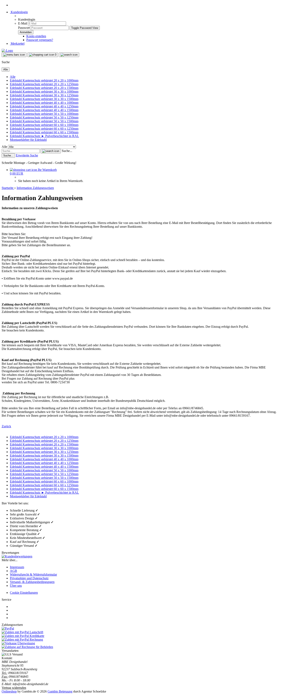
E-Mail (22, 23)
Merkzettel (17, 43)
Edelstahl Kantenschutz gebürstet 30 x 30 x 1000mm (44, 91)
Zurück (6, 426)
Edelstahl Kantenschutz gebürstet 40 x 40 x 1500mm (44, 110)
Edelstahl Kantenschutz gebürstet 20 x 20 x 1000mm (44, 80)
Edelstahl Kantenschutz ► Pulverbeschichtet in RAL (44, 136)
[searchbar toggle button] (69, 54)
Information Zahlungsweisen (28, 606)
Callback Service (21, 614)
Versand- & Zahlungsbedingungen (32, 582)
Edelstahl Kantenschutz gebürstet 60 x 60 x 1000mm (44, 125)
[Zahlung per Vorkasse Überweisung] (18, 643)
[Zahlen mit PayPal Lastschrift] (22, 632)
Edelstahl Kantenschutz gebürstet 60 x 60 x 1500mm (44, 132)
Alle (12, 76)
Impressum (17, 567)
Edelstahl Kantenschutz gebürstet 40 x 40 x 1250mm (44, 106)
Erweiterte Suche (27, 155)
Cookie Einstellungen (24, 592)
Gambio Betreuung (60, 691)
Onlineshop (9, 691)
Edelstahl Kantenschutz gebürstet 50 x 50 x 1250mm (44, 117)
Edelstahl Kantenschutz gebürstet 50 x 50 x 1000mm (44, 113)
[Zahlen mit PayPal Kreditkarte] (23, 636)
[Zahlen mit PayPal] (8, 628)
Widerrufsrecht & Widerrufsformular (33, 574)
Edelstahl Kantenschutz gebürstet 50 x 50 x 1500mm (44, 121)
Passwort (24, 27)
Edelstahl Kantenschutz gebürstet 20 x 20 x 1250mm (44, 84)
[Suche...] (51, 151)
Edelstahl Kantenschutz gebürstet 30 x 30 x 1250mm (44, 95)
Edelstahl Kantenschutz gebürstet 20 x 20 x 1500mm (44, 88)
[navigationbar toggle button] (14, 54)
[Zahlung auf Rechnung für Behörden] (27, 647)
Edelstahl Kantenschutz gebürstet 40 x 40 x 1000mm (44, 102)
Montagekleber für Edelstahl (28, 139)
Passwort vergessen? (39, 40)
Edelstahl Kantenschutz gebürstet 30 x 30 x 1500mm (44, 99)
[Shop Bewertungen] (17, 556)
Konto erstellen (36, 36)
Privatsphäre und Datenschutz (29, 578)
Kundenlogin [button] (19, 12)
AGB (13, 571)
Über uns (16, 585)
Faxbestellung (19, 610)
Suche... (67, 151)
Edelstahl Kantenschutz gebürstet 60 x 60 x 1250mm (44, 128)
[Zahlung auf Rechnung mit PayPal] (22, 639)
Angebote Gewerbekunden (27, 617)
